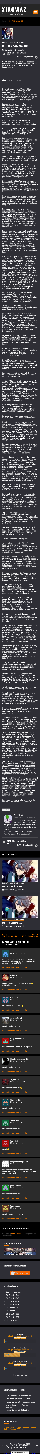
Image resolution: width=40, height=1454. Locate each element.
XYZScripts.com (31, 1453)
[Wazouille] (8, 823)
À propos (6, 810)
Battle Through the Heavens (13, 42)
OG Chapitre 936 (12, 1320)
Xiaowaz (14, 9)
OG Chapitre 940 (12, 1308)
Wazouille (20, 50)
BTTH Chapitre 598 (12, 886)
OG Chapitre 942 (12, 1301)
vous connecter (17, 1233)
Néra (8, 1399)
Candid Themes (25, 1448)
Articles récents (17, 810)
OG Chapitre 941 (12, 1305)
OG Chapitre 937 (12, 1317)
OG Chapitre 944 (12, 1295)
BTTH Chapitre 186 (25, 57)
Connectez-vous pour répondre (14, 967)
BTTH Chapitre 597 (12, 923)
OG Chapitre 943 (12, 1298)
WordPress (23, 1446)
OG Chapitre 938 (12, 1314)
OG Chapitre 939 (12, 1311)
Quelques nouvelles (13, 1292)
